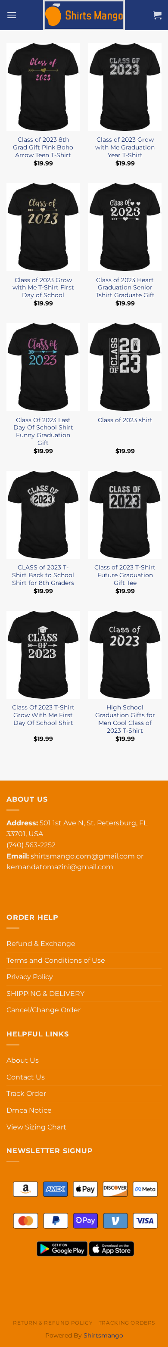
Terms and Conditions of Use (55, 960)
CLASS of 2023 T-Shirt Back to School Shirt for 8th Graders (43, 575)
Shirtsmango (103, 1335)
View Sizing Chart (36, 1127)
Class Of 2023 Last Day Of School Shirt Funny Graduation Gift (43, 431)
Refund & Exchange (40, 943)
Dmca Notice (29, 1110)
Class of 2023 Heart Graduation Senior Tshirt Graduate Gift (125, 288)
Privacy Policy (29, 977)
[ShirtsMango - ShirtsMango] (84, 15)
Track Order (26, 1093)
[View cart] (157, 15)
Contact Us (25, 1077)
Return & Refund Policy (53, 1322)
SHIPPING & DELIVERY (45, 993)
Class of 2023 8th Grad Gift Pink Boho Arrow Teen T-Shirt (43, 147)
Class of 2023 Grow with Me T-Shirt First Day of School (43, 288)
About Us (22, 1060)
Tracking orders (127, 1322)
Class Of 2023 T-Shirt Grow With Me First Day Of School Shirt (43, 715)
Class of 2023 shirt (125, 420)
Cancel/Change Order (43, 1010)
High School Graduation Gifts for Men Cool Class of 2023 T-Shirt (125, 719)
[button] (11, 14)
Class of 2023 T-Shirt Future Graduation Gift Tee (125, 575)
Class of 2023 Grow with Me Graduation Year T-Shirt (125, 147)
